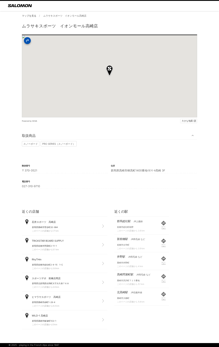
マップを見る (29, 15)
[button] (109, 135)
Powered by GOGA (29, 121)
